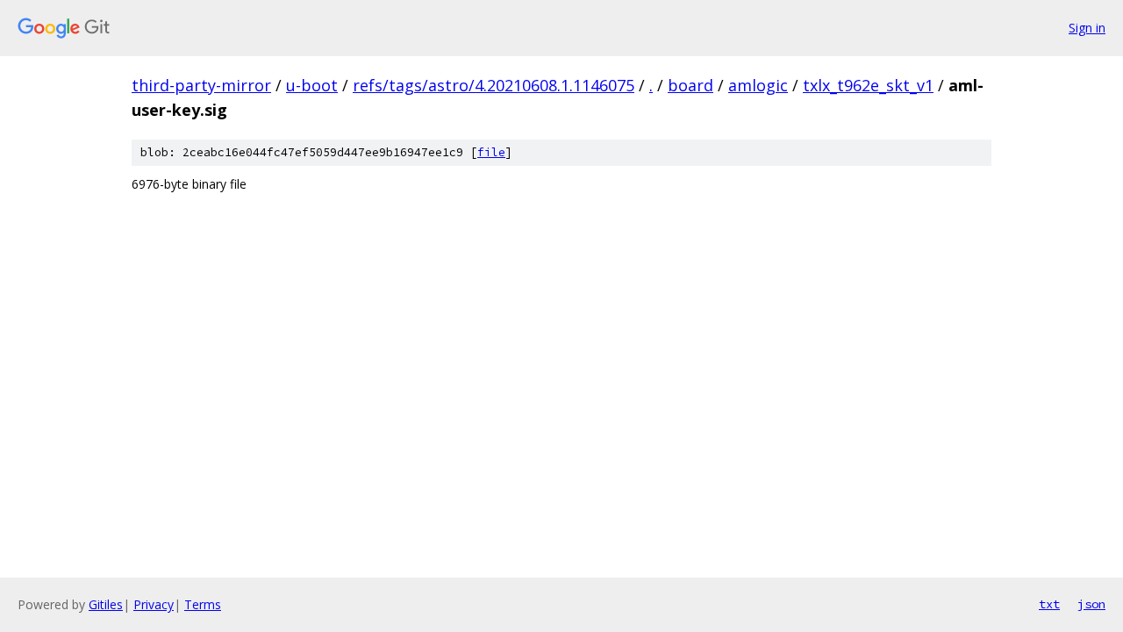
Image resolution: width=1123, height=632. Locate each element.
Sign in (1087, 27)
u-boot (312, 85)
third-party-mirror (201, 85)
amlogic (758, 85)
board (690, 85)
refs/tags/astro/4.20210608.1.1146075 (493, 85)
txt (1049, 604)
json (1091, 604)
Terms (202, 604)
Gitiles (106, 604)
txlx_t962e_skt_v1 (868, 85)
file (491, 152)
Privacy (153, 604)
